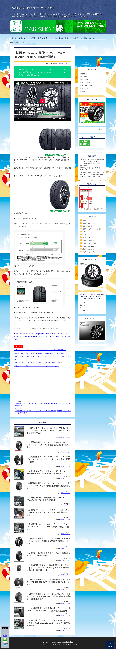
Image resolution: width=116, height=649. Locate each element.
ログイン (82, 302)
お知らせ (85, 220)
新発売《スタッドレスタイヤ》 (91, 223)
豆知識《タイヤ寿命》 (88, 249)
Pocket (5, 636)
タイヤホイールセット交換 (59, 38)
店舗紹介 (22, 38)
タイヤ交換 (31, 38)
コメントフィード (85, 307)
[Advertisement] (28, 381)
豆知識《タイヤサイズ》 (89, 243)
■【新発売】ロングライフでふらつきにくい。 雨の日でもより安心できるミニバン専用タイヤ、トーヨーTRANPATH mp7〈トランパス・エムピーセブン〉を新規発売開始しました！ (42, 336)
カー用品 (84, 38)
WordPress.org (84, 310)
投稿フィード (84, 305)
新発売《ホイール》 (88, 232)
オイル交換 (74, 38)
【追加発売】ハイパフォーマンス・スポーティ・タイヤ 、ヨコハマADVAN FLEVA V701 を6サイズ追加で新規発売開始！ (92, 174)
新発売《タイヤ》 (64, 63)
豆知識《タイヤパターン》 (90, 246)
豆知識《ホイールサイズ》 (90, 252)
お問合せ (92, 38)
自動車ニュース (86, 237)
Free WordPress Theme (62, 642)
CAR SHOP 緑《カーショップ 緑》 (33, 7)
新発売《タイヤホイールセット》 (92, 229)
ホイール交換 (42, 38)
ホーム (14, 38)
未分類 (84, 234)
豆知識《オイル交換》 (88, 240)
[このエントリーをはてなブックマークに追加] (5, 646)
